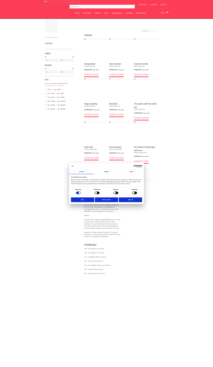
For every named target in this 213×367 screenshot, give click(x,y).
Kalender (129, 13)
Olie (94, 66)
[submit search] (136, 6)
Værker (98, 13)
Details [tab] (107, 171)
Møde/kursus (117, 13)
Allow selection (106, 199)
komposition (89, 64)
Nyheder (153, 4)
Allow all (130, 199)
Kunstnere (87, 13)
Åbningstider (141, 13)
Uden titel (88, 147)
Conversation (115, 147)
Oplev (106, 13)
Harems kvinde (141, 64)
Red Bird (113, 104)
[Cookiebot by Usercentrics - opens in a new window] (135, 166)
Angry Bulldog (90, 104)
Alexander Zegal (88, 66)
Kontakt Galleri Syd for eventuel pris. (54, 85)
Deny (82, 199)
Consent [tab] (81, 171)
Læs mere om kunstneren (51, 37)
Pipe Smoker (115, 64)
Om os (77, 13)
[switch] (97, 193)
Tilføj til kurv (91, 75)
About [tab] (131, 171)
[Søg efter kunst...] (102, 6)
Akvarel (86, 149)
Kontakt (163, 4)
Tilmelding (143, 4)
